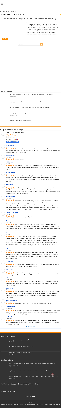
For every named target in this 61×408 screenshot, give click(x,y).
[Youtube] (31, 403)
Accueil (3, 11)
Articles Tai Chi (25, 21)
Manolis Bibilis (10, 155)
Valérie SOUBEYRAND (12, 212)
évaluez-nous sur (12, 141)
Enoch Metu (9, 288)
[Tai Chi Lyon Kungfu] (30, 389)
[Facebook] (29, 403)
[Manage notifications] (52, 374)
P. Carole (8, 249)
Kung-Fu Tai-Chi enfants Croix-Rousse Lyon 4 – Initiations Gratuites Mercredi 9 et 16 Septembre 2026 (33, 94)
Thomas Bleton (10, 306)
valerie (8, 278)
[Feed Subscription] (60, 14)
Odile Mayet (9, 261)
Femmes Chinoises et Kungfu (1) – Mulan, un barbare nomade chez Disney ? (29, 19)
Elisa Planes (9, 184)
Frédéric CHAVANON (12, 300)
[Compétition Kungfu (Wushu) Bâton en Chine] (5, 348)
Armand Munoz (10, 145)
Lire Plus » (5, 38)
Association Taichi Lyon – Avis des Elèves (19, 113)
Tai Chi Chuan (39, 21)
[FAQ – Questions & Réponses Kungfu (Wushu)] (5, 342)
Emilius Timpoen (11, 317)
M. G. (7, 221)
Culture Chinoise (32, 21)
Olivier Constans (11, 196)
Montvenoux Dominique (13, 233)
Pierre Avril (9, 269)
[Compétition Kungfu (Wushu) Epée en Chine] (5, 354)
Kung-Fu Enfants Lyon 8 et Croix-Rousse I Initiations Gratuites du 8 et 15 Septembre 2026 (30, 107)
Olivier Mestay (10, 172)
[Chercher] (41, 44)
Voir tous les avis (30, 326)
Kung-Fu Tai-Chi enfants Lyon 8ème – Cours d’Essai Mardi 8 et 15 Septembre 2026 (28, 101)
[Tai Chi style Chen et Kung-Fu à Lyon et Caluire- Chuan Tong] (30, 4)
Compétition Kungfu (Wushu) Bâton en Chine (21, 346)
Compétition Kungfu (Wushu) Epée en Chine (21, 352)
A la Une (13, 21)
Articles (16, 21)
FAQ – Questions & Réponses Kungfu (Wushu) (21, 340)
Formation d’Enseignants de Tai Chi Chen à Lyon (20, 120)
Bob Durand (9, 162)
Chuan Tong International (15, 132)
